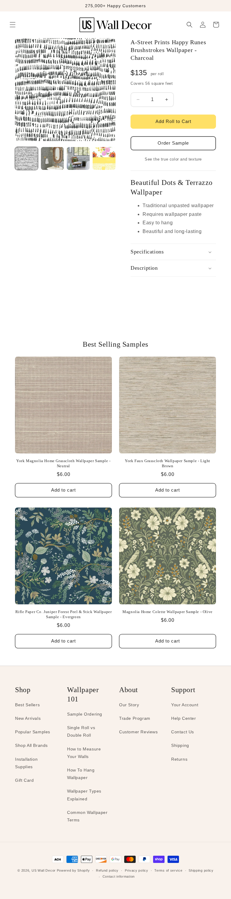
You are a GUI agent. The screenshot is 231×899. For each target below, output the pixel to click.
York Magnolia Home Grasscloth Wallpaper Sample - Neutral (63, 463)
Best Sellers (27, 704)
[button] (12, 24)
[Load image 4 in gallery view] (104, 158)
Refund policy (107, 870)
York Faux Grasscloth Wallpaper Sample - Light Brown (167, 463)
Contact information (119, 876)
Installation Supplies (26, 763)
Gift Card (24, 780)
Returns (179, 759)
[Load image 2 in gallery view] (52, 158)
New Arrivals (28, 718)
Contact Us (182, 731)
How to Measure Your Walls (84, 753)
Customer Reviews (138, 731)
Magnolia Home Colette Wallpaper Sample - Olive (167, 611)
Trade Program (134, 718)
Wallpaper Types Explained (84, 795)
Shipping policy (201, 870)
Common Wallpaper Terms (87, 816)
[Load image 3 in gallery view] (78, 158)
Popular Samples (32, 731)
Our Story (129, 704)
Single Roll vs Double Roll (81, 731)
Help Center (183, 718)
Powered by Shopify (73, 870)
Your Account (184, 704)
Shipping (180, 745)
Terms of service (168, 870)
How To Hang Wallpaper (81, 774)
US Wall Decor (44, 870)
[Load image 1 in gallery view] (26, 158)
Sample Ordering (84, 714)
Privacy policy (136, 870)
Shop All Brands (31, 745)
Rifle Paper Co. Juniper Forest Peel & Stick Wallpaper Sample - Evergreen (63, 614)
